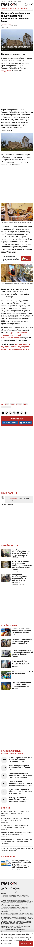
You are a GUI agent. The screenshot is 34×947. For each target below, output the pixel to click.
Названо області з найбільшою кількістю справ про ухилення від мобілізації (20, 783)
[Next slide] (32, 8)
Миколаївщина (6, 407)
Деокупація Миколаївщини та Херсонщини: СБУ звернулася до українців (20, 578)
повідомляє (6, 71)
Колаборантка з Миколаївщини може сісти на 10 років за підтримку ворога (21, 553)
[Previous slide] (29, 8)
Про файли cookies (6, 943)
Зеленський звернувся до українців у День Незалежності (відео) (15, 819)
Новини (5, 808)
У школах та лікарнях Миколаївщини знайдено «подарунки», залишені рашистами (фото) (22, 565)
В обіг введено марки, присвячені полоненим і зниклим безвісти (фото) (22, 653)
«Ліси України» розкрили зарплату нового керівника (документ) (17, 849)
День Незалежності (22, 8)
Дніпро (12, 404)
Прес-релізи (8, 857)
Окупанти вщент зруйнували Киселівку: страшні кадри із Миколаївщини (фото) (15, 346)
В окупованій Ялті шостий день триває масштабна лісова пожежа (21, 664)
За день (20, 753)
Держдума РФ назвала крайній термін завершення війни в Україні (15, 812)
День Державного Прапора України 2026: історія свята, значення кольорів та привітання (16, 841)
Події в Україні (9, 625)
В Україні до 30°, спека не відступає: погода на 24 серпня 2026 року (15, 826)
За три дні (13, 753)
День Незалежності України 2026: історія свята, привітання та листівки (16, 833)
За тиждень (5, 753)
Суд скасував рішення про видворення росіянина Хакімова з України (21, 685)
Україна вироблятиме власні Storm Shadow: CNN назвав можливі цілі (21, 632)
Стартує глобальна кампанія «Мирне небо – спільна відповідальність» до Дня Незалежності (22, 864)
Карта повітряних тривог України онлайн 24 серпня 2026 (19, 767)
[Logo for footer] (9, 884)
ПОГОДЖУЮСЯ (26, 943)
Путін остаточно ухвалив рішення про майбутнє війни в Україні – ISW (20, 791)
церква (25, 404)
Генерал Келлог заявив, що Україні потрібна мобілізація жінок (22, 641)
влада (6, 404)
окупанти (18, 404)
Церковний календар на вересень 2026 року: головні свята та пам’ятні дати (20, 775)
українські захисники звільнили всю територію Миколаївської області (14, 335)
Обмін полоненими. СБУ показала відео (22, 673)
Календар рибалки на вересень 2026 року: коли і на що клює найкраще (19, 799)
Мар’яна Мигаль (6, 24)
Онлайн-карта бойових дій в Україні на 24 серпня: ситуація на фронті (20, 759)
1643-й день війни (7, 8)
